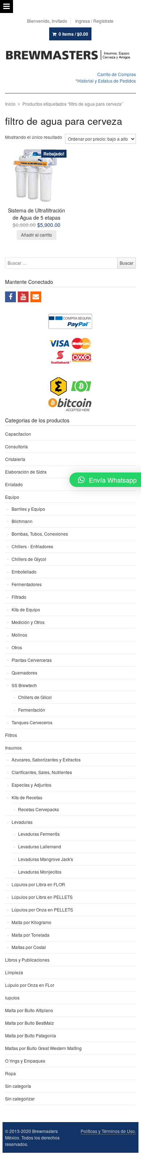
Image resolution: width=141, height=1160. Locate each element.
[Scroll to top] (127, 1149)
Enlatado (14, 484)
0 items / (73, 34)
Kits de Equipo (26, 609)
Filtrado (19, 597)
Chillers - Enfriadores (32, 546)
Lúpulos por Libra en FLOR (38, 884)
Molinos (19, 635)
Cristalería (15, 459)
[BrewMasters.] (70, 55)
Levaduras (22, 822)
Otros (17, 647)
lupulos (12, 997)
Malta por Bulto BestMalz (29, 1023)
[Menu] (6, 6)
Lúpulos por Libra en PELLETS (42, 897)
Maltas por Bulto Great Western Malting (43, 1048)
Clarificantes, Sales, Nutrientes (42, 772)
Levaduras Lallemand (39, 846)
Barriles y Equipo (28, 509)
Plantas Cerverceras (32, 660)
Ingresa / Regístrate (94, 21)
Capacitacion (18, 434)
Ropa (10, 1073)
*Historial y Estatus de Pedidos (106, 81)
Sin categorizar (20, 1098)
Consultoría (16, 446)
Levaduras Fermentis (39, 834)
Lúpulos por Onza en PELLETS (42, 909)
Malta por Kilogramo (31, 922)
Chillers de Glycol (29, 559)
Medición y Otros (28, 622)
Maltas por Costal (29, 947)
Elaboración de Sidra (26, 472)
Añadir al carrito (36, 235)
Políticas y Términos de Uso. (108, 1131)
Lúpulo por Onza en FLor (29, 985)
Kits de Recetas (27, 797)
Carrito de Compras (116, 74)
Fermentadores (27, 584)
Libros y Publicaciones (27, 960)
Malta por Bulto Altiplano (29, 1010)
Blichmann (22, 521)
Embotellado (24, 571)
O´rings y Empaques (25, 1061)
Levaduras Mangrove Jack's (45, 859)
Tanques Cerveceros (32, 722)
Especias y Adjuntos (31, 785)
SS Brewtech (24, 685)
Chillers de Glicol (35, 697)
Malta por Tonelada (31, 935)
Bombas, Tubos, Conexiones (40, 534)
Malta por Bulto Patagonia (30, 1035)
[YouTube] (23, 296)
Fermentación (31, 710)
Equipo (12, 497)
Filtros (11, 735)
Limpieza (14, 972)
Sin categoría (18, 1086)
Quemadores (24, 672)
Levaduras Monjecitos (39, 872)
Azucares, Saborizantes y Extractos (46, 759)
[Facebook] (10, 296)
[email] (35, 296)
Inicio (10, 104)
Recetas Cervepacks (38, 809)
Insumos (13, 747)
